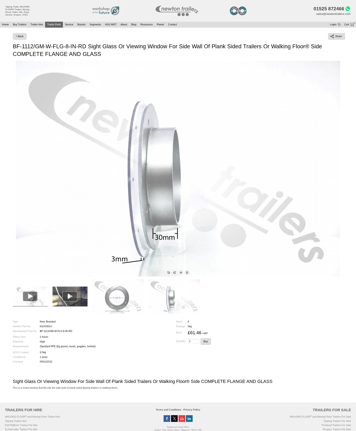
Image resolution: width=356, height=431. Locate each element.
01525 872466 (329, 8)
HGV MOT (110, 24)
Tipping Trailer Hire (16, 421)
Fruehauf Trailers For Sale (336, 425)
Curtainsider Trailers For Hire (21, 429)
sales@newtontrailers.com (333, 13)
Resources (147, 24)
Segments (95, 24)
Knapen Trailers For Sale (337, 429)
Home (5, 24)
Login (333, 24)
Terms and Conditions (168, 409)
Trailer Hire (36, 24)
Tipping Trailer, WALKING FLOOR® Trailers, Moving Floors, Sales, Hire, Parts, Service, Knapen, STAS (17, 11)
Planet (160, 24)
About (124, 24)
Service (69, 24)
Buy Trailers (19, 24)
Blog (133, 24)
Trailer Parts (54, 24)
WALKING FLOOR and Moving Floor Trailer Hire (32, 416)
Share (338, 36)
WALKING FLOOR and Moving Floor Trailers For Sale (320, 416)
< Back (19, 36)
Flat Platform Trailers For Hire (21, 425)
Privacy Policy (191, 409)
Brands (81, 24)
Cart (346, 24)
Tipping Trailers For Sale (337, 421)
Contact (172, 24)
